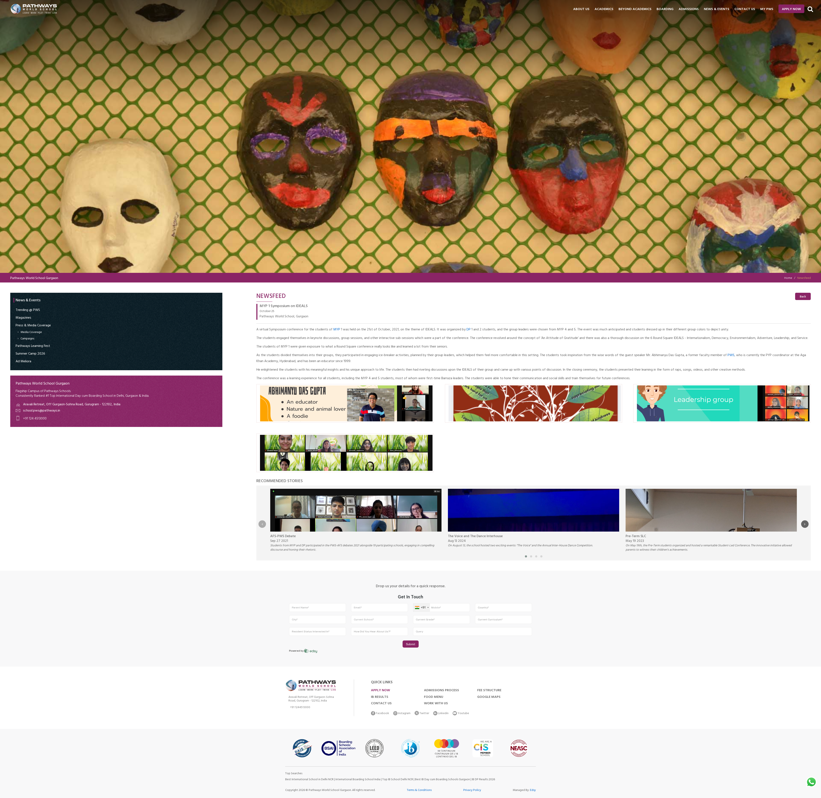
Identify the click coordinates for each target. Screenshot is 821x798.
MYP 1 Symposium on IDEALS (284, 306)
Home (788, 278)
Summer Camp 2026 (30, 354)
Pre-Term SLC (636, 536)
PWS (731, 355)
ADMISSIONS (689, 9)
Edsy (533, 790)
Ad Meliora (23, 361)
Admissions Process (441, 690)
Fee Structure (489, 690)
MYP (336, 330)
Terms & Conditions (419, 790)
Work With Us (436, 703)
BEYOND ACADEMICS (635, 9)
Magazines (23, 318)
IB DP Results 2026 (483, 780)
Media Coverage (31, 332)
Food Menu (433, 697)
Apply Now (791, 9)
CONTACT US (744, 9)
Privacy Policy (472, 790)
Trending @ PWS (28, 310)
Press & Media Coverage (33, 325)
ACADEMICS (604, 9)
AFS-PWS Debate (283, 536)
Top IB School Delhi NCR (397, 780)
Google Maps (489, 697)
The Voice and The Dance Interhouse (475, 536)
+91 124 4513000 (35, 419)
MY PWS (766, 9)
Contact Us (381, 703)
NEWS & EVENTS (716, 9)
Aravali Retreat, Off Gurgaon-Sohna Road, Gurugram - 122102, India (71, 404)
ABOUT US (581, 9)
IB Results (379, 697)
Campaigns (27, 339)
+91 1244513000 (300, 708)
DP (469, 330)
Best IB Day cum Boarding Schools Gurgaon (443, 780)
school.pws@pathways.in (41, 411)
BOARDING (665, 9)
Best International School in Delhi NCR (309, 780)
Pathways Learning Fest (33, 346)
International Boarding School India (357, 780)
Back (803, 297)
